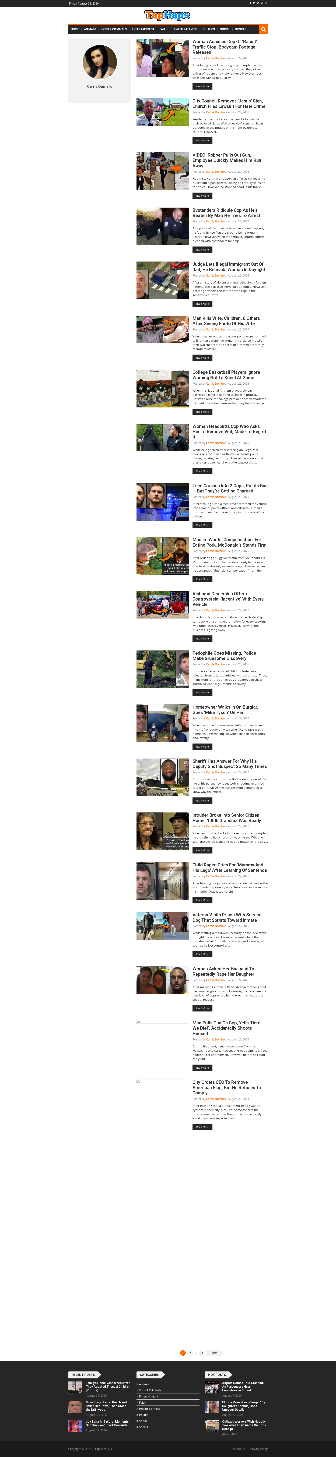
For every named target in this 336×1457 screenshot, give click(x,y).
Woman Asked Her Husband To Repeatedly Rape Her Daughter (223, 971)
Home (75, 29)
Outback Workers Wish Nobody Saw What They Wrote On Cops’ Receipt (244, 1425)
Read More (202, 86)
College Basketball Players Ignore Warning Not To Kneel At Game (226, 375)
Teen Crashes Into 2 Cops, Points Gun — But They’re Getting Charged (230, 488)
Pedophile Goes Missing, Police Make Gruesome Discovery (224, 655)
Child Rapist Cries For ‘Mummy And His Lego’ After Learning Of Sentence (229, 867)
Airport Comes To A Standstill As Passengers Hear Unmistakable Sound (243, 1386)
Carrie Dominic (216, 58)
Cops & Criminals (114, 29)
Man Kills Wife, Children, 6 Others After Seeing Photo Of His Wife (226, 321)
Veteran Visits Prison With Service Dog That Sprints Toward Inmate (226, 917)
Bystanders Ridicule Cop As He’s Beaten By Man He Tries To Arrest (226, 213)
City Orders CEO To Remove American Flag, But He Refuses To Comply (226, 1087)
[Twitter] (258, 3)
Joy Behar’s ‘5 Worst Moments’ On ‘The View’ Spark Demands (107, 1423)
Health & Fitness (185, 29)
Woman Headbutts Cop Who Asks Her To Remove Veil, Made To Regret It (229, 432)
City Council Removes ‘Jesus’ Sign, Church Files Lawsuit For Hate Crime (228, 103)
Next (214, 1353)
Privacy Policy (259, 1449)
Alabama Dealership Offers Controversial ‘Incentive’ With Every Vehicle (228, 599)
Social (225, 29)
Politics (208, 29)
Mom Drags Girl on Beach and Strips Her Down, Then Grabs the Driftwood (106, 1406)
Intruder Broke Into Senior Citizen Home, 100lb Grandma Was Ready (226, 817)
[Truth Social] (254, 3)
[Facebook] (250, 3)
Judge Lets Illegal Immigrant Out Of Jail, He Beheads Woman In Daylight (228, 267)
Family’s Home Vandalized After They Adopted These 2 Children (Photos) (108, 1386)
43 (201, 1353)
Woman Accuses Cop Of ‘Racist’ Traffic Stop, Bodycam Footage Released (224, 47)
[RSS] (266, 3)
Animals (90, 29)
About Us (239, 1449)
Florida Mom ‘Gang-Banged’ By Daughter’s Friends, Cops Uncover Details (243, 1406)
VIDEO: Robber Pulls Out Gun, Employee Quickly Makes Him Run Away (226, 160)
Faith (163, 29)
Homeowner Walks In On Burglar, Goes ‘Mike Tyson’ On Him (225, 709)
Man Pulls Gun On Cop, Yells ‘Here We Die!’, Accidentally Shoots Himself (226, 1028)
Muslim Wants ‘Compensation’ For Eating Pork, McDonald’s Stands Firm (229, 542)
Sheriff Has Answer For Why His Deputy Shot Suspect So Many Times (229, 764)
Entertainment (143, 29)
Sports (240, 29)
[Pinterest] (262, 3)
